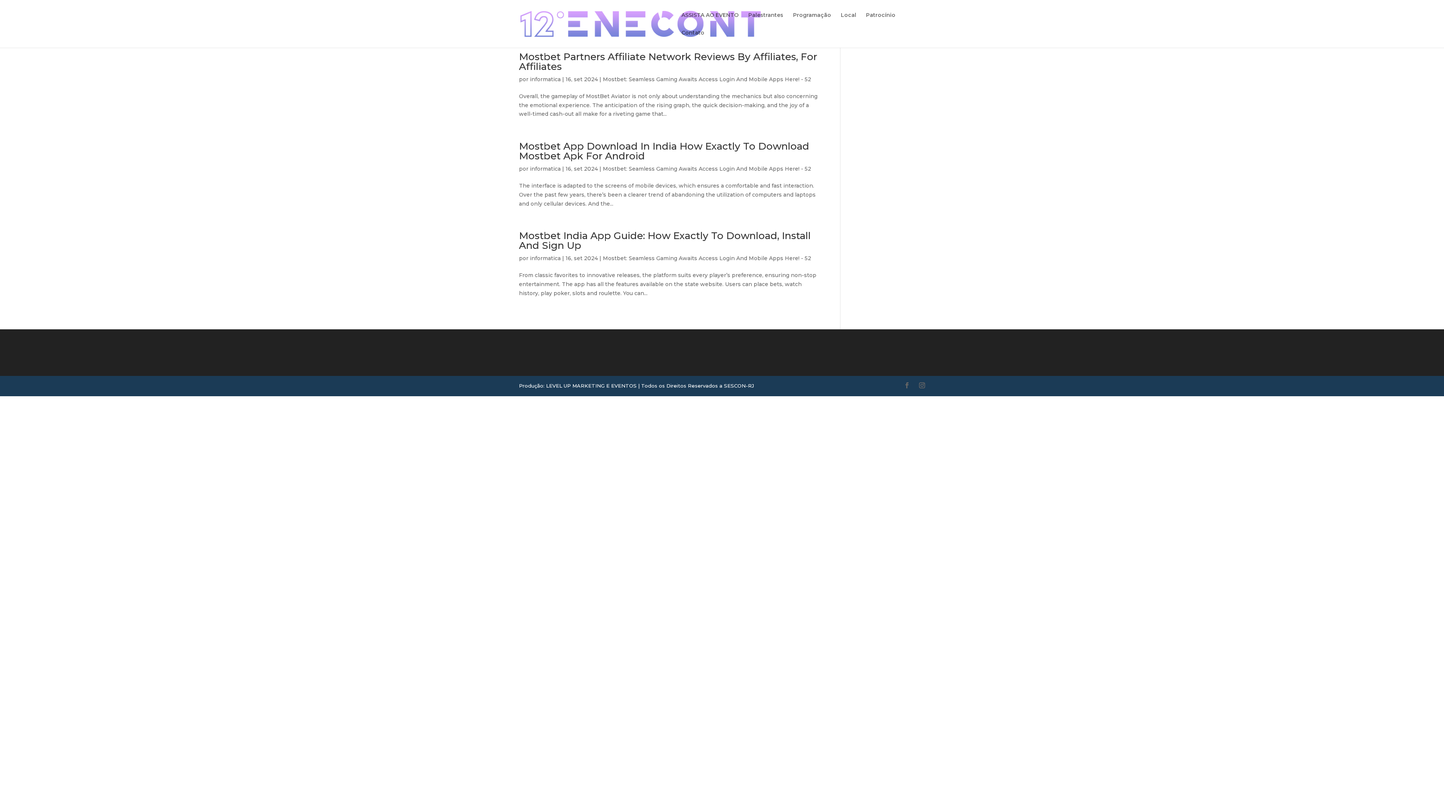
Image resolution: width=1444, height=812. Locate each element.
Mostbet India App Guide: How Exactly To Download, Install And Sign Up (665, 240)
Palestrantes (765, 15)
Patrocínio (880, 15)
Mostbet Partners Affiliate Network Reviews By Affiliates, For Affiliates (668, 62)
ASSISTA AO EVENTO (710, 15)
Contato (692, 33)
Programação (812, 15)
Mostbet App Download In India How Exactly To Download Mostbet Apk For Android (664, 151)
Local (848, 15)
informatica (545, 79)
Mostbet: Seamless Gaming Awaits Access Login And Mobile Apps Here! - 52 (707, 79)
